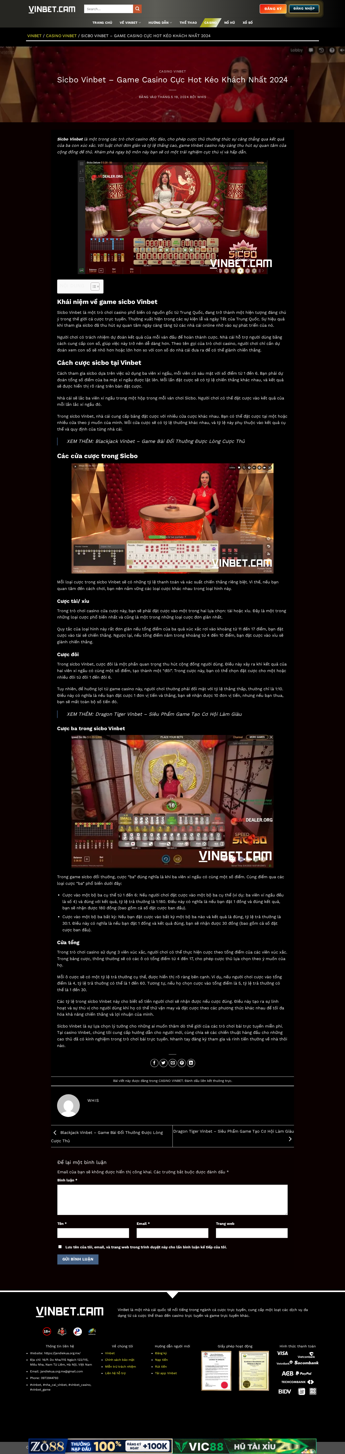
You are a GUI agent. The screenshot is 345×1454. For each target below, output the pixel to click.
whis (201, 97)
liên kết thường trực (216, 1081)
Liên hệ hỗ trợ (115, 1373)
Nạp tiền (161, 1360)
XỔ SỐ (248, 23)
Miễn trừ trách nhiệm (120, 1366)
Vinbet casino (203, 145)
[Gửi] (137, 9)
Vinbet (110, 1353)
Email (143, 1224)
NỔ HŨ (229, 23)
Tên (62, 1224)
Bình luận (67, 1180)
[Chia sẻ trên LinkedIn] (191, 1063)
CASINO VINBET (61, 35)
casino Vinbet (77, 1032)
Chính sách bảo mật (119, 1360)
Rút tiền (161, 1366)
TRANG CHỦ (102, 23)
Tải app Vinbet (166, 1373)
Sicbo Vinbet (69, 312)
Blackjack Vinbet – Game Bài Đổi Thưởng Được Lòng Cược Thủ (170, 441)
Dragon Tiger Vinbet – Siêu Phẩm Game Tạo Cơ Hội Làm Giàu (168, 714)
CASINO (210, 23)
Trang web (225, 1224)
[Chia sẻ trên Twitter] (163, 1063)
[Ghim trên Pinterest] (182, 1063)
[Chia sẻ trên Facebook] (154, 1063)
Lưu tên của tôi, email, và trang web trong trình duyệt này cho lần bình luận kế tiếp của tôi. (146, 1247)
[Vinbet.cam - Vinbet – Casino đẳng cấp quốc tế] (51, 8)
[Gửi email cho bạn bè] (172, 1063)
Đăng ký (161, 1353)
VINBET (34, 35)
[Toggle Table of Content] (92, 286)
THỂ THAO (188, 23)
